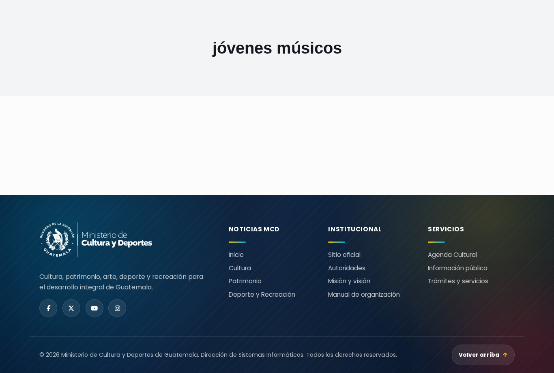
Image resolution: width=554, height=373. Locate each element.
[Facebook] (48, 308)
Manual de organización (364, 294)
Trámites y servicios (458, 281)
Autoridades (346, 268)
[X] (71, 308)
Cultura (240, 268)
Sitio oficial (344, 254)
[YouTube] (94, 308)
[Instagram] (117, 308)
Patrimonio (245, 281)
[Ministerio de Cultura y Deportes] (124, 239)
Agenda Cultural (452, 254)
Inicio (236, 254)
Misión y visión (349, 281)
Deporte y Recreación (262, 294)
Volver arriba (483, 355)
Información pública (457, 268)
